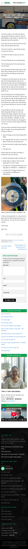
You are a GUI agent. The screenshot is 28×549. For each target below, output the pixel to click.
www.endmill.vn (10, 401)
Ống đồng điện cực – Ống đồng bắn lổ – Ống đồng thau (21, 247)
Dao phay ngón (5, 320)
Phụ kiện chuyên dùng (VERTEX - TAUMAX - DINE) (13, 343)
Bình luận (6, 265)
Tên (4, 278)
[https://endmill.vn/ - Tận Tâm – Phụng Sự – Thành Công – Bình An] (15, 2)
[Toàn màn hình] (25, 420)
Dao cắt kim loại (5, 314)
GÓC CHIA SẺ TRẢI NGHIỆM (19, 541)
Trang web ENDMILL (7, 541)
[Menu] (2, 3)
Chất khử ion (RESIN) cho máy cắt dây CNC (13, 336)
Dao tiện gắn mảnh (6, 323)
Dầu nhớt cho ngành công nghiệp (11, 326)
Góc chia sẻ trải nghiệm (14, 13)
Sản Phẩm (10, 542)
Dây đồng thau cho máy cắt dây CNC (11, 333)
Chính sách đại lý (6, 511)
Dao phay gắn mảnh (7, 317)
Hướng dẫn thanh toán (8, 517)
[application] (14, 414)
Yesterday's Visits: (6, 530)
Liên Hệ (23, 542)
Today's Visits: (5, 528)
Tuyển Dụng (17, 542)
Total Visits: (4, 535)
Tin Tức (5, 542)
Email (5, 285)
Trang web (6, 292)
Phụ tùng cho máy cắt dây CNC (10, 347)
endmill (20, 21)
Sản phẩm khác (5, 350)
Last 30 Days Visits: (6, 533)
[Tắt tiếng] (22, 420)
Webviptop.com (14, 547)
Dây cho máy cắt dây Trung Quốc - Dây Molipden (12, 330)
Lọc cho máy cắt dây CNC (8, 339)
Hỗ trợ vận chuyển (6, 514)
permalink (10, 241)
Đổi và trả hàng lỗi (6, 519)
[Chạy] (3, 420)
